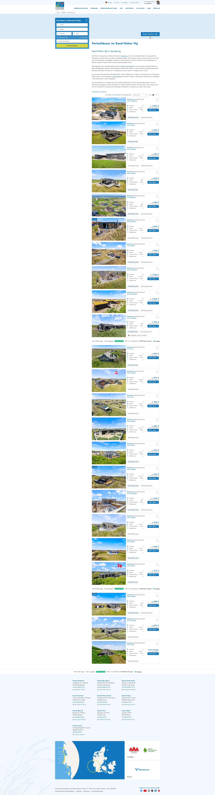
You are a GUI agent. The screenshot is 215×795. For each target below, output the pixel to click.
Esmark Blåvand (78, 711)
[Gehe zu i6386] (126, 277)
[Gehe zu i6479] (126, 404)
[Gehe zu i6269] (126, 326)
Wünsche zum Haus (63, 37)
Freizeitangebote (116, 76)
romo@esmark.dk (126, 717)
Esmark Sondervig (78, 681)
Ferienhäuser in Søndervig (99, 92)
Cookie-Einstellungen (97, 791)
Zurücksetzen (84, 37)
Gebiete (62, 29)
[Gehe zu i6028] (126, 301)
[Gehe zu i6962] (126, 477)
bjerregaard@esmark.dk (103, 687)
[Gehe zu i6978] (126, 229)
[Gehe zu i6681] (126, 501)
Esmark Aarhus (77, 726)
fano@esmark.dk (101, 717)
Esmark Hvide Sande (128, 681)
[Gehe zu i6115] (126, 205)
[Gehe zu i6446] (126, 157)
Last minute (140, 8)
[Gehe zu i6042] (126, 133)
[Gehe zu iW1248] (126, 181)
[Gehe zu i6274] (126, 549)
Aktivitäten (129, 8)
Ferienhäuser (72, 46)
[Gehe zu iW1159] (126, 628)
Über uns (156, 8)
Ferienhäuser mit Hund (108, 8)
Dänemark (94, 8)
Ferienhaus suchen (81, 8)
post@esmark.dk (77, 732)
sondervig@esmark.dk (79, 687)
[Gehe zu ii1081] (126, 652)
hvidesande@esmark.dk (128, 687)
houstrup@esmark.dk (78, 702)
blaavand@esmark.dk (78, 717)
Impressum (79, 791)
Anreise (62, 25)
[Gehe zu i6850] (126, 604)
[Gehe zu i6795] (126, 525)
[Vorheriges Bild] (94, 109)
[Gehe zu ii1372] (126, 108)
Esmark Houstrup (78, 696)
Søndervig (124, 56)
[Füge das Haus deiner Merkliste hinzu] (157, 100)
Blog (149, 8)
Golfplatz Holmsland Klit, (128, 66)
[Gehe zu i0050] (126, 380)
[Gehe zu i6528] (126, 453)
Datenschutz (86, 791)
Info (121, 8)
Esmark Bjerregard (103, 681)
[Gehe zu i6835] (126, 429)
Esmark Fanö (101, 711)
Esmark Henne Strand (104, 696)
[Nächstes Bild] (124, 109)
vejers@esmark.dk (127, 702)
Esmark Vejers (126, 696)
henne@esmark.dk (102, 702)
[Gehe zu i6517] (126, 356)
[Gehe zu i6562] (126, 573)
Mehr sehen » (154, 110)
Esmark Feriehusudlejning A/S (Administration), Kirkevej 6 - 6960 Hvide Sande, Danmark (80, 789)
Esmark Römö (126, 711)
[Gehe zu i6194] (126, 253)
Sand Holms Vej (71, 12)
